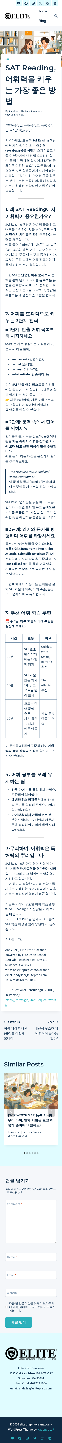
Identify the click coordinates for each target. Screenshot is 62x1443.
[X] (40, 3)
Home (42, 11)
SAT (7, 59)
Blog (42, 21)
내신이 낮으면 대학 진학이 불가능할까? (46, 1031)
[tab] (24, 1153)
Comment (14, 1204)
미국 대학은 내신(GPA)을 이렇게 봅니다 (15, 1031)
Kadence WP (45, 1429)
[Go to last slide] (10, 1111)
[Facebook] (26, 3)
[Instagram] (33, 3)
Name (12, 1257)
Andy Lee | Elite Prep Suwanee (24, 111)
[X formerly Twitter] (35, 1438)
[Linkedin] (55, 3)
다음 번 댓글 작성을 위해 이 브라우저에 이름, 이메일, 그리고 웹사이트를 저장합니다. (32, 1307)
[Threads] (47, 3)
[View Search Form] (55, 16)
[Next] (51, 1111)
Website (12, 1293)
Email (11, 1275)
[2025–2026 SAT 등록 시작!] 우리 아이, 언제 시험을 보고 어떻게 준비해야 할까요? (30, 1120)
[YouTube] (19, 3)
